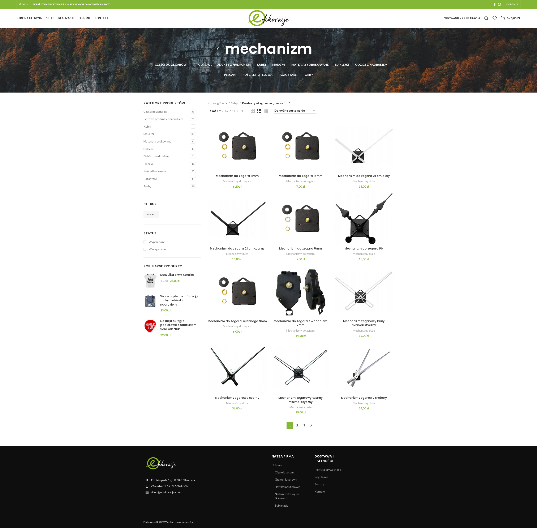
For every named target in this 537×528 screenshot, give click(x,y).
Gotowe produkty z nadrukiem (163, 119)
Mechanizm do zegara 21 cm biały (364, 176)
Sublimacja (281, 505)
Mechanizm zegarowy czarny (237, 398)
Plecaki (148, 164)
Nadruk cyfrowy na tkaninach (287, 496)
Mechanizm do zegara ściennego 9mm (237, 321)
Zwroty (319, 484)
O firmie (277, 465)
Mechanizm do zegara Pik (363, 248)
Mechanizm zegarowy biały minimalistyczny (364, 323)
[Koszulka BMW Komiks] (150, 280)
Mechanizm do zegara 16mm (300, 176)
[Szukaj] (486, 18)
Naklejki (148, 149)
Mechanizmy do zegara (237, 181)
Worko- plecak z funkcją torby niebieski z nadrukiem (179, 300)
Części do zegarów (155, 111)
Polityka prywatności (327, 469)
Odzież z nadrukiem (156, 156)
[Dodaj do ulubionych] (263, 145)
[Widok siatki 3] (259, 111)
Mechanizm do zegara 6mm (300, 248)
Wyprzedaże (156, 242)
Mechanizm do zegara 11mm (237, 176)
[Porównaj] (263, 127)
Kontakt (319, 491)
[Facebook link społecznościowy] (495, 4)
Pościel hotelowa (154, 171)
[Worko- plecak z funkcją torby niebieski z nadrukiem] (150, 303)
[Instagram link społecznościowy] (499, 4)
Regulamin (321, 477)
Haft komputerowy (287, 487)
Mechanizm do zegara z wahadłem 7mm (300, 323)
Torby (147, 186)
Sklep (235, 103)
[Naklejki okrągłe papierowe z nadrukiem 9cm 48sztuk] (150, 328)
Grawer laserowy (286, 479)
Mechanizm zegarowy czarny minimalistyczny (300, 400)
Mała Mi (148, 134)
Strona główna (218, 103)
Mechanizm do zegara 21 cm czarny (237, 248)
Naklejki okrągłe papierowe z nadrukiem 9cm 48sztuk (178, 325)
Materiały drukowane (157, 141)
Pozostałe (150, 178)
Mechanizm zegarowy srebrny (364, 398)
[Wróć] (219, 49)
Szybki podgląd (263, 136)
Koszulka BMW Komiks (177, 275)
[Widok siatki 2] (253, 111)
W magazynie (157, 249)
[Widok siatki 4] (266, 111)
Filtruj (151, 214)
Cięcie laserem (284, 472)
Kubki (147, 126)
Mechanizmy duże (364, 181)
